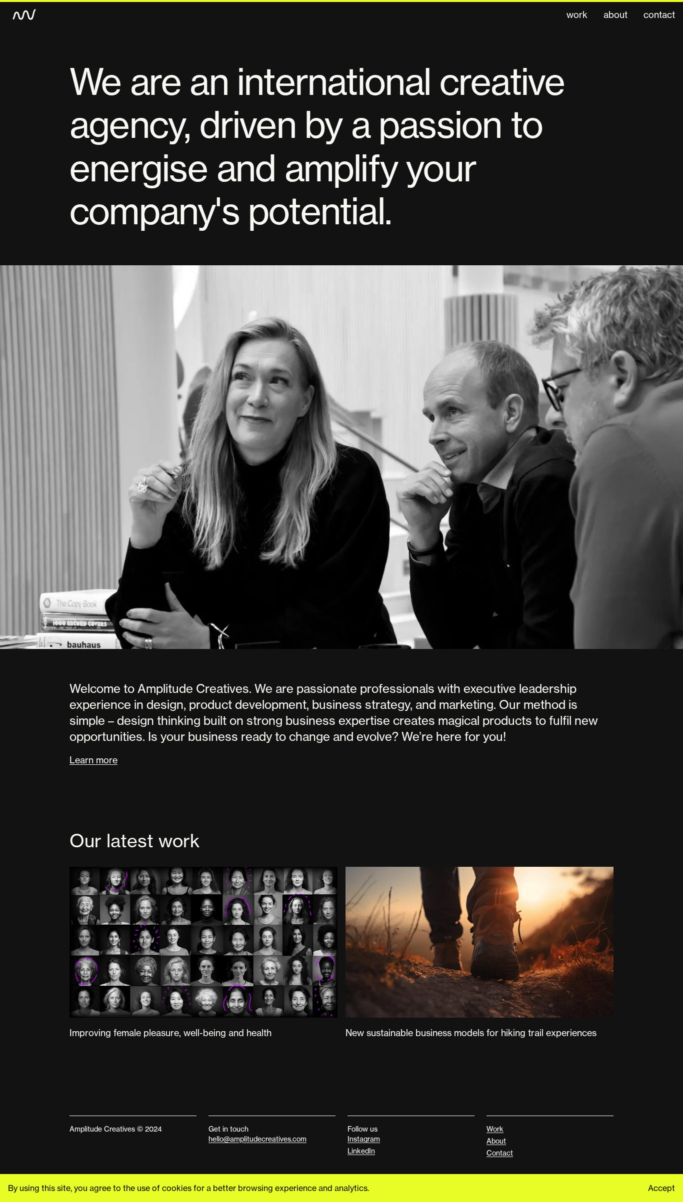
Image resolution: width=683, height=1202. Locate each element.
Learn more (94, 759)
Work (577, 14)
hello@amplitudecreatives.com (257, 1139)
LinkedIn (361, 1151)
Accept (661, 1188)
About (616, 14)
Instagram (364, 1139)
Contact (659, 14)
